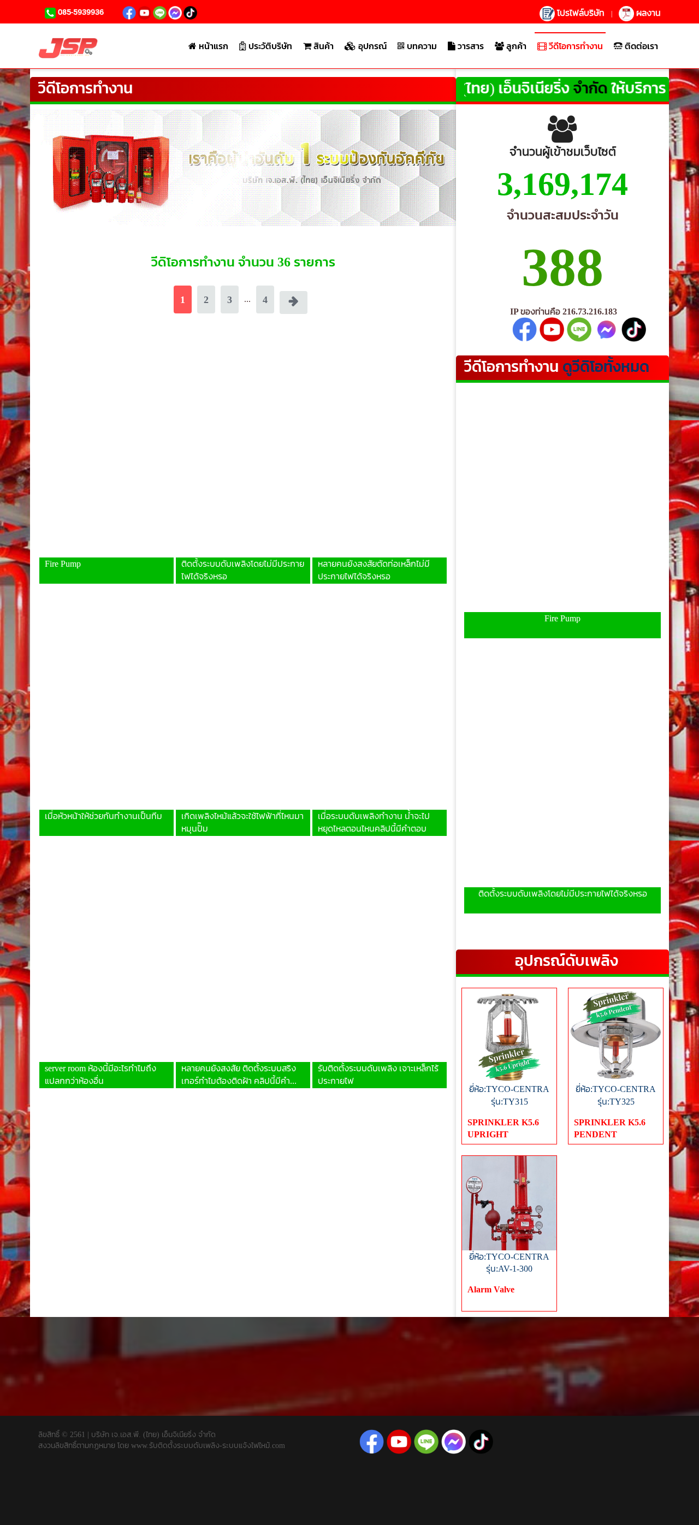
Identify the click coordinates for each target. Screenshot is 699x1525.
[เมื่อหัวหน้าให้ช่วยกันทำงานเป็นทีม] (106, 706)
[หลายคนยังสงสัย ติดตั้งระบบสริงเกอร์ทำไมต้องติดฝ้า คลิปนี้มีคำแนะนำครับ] (243, 958)
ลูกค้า (515, 45)
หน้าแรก (212, 45)
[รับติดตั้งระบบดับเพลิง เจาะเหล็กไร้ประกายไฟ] (379, 958)
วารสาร (469, 45)
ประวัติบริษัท (269, 45)
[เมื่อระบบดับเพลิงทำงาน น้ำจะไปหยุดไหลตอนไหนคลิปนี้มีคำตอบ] (379, 706)
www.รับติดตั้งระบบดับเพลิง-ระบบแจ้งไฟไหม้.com (207, 1445)
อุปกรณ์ (371, 45)
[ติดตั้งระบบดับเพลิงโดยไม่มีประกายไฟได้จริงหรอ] (243, 453)
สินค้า (322, 45)
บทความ (421, 45)
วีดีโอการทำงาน (575, 45)
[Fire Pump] (106, 453)
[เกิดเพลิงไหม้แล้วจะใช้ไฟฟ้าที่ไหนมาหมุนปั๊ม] (243, 706)
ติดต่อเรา (640, 45)
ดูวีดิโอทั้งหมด (605, 366)
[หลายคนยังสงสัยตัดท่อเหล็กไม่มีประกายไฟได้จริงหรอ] (379, 453)
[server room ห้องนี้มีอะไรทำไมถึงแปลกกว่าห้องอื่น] (106, 958)
